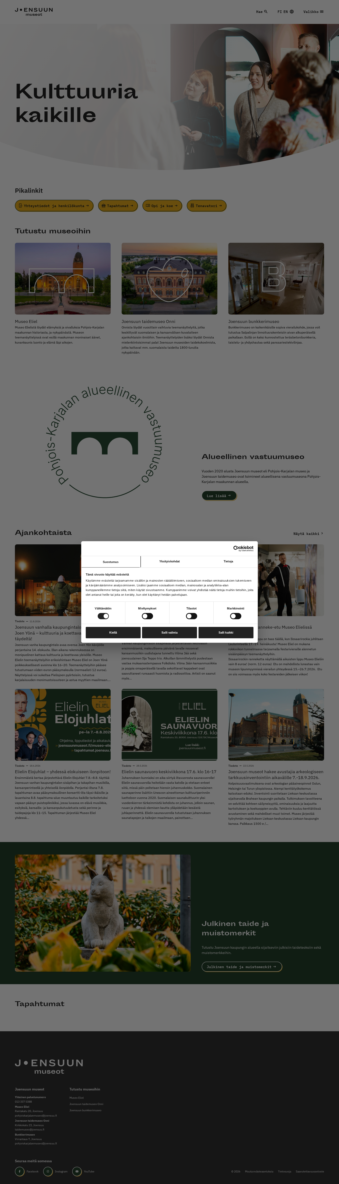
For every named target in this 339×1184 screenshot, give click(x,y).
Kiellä (113, 632)
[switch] (147, 616)
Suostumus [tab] (111, 562)
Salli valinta (169, 632)
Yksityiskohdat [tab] (169, 561)
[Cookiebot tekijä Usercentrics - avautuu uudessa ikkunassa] (236, 548)
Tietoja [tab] (228, 561)
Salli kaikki (226, 632)
